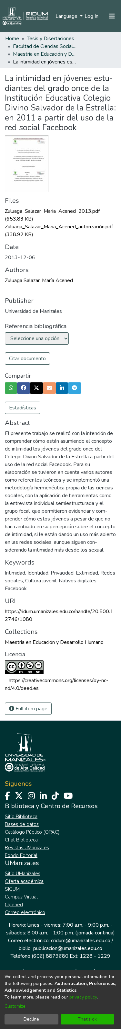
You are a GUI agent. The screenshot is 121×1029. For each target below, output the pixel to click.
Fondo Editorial (21, 855)
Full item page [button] (30, 708)
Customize (15, 1006)
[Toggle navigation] (112, 16)
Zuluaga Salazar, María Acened (39, 280)
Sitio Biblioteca (21, 816)
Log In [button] (92, 16)
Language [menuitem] (67, 16)
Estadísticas (22, 407)
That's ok (87, 1019)
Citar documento (27, 358)
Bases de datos (22, 824)
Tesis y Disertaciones (50, 38)
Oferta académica (24, 881)
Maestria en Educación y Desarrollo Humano (45, 54)
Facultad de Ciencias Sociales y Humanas (45, 46)
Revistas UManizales (27, 847)
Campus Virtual (21, 897)
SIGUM (12, 889)
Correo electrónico (25, 912)
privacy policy (83, 997)
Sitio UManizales (22, 873)
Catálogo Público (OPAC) (32, 832)
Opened (14, 904)
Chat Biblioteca (21, 840)
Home (12, 38)
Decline (31, 1019)
